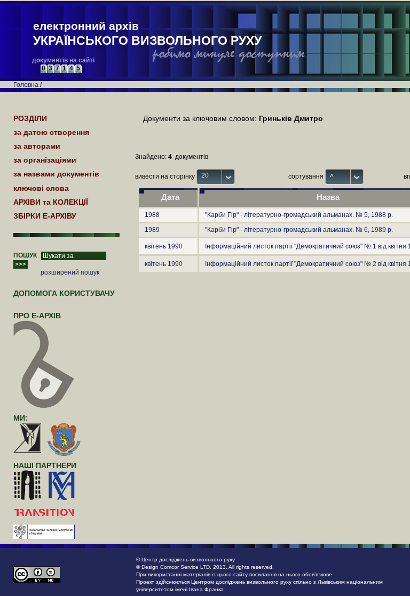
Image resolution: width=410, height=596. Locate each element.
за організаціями (44, 160)
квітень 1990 (164, 246)
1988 (152, 215)
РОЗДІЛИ (30, 118)
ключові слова (41, 188)
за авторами (36, 146)
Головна (25, 84)
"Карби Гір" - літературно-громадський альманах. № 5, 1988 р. (299, 215)
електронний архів (147, 33)
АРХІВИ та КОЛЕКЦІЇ (50, 202)
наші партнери (44, 465)
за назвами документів (56, 174)
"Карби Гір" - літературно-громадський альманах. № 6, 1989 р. (299, 229)
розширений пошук (70, 272)
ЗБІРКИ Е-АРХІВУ (44, 216)
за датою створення (51, 132)
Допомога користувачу (64, 293)
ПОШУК (25, 255)
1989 (152, 229)
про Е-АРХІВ (37, 315)
